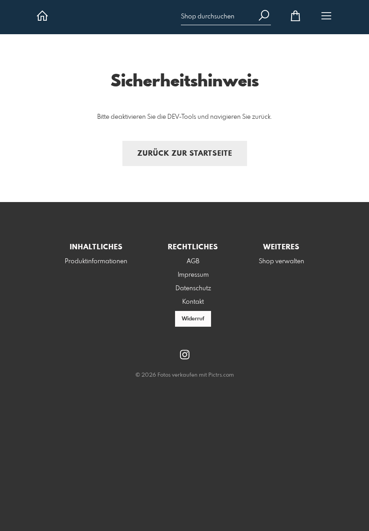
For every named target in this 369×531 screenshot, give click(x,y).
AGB (193, 261)
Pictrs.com (221, 375)
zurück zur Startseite (184, 154)
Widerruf (193, 319)
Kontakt (193, 302)
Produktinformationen (96, 261)
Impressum (193, 275)
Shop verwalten (281, 261)
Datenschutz (193, 288)
